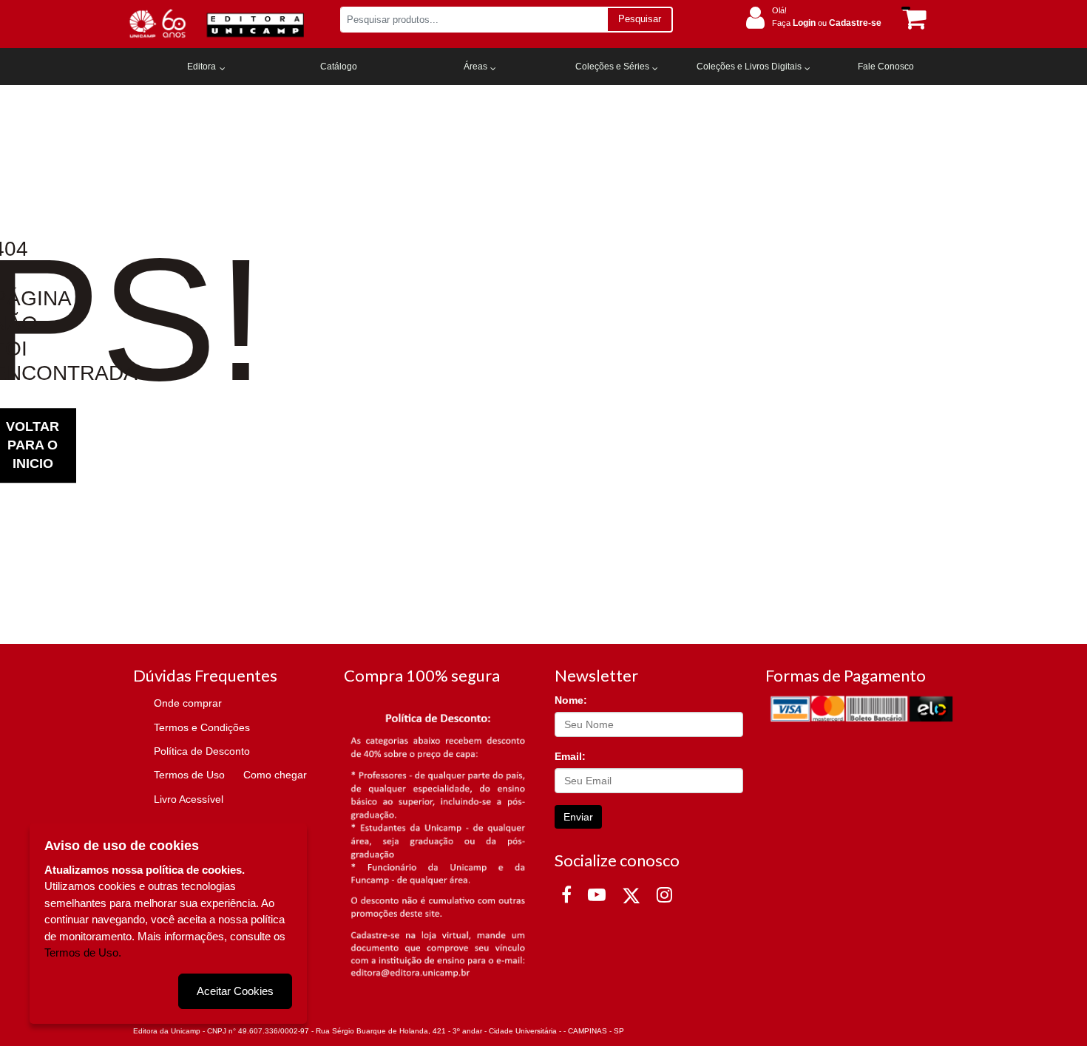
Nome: (571, 700)
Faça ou (826, 22)
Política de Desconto (202, 751)
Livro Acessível (188, 799)
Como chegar (275, 775)
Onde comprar (188, 703)
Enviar (578, 817)
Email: (570, 756)
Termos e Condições (202, 727)
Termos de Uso (189, 775)
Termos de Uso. (82, 952)
